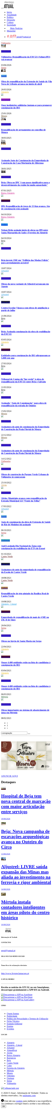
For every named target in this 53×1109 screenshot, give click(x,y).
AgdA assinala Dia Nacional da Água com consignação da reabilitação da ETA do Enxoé (23, 547)
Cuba (9, 1065)
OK (3, 1106)
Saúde (4, 76)
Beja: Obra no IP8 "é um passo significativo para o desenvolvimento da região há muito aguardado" (25, 183)
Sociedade (5, 99)
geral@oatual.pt (24, 37)
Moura (4, 116)
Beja (3, 140)
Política (4, 224)
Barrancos (11, 1058)
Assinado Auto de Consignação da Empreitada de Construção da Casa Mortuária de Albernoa (25, 161)
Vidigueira (5, 43)
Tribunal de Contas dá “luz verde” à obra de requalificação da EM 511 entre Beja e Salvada (23, 380)
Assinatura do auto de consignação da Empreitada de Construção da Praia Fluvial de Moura (25, 428)
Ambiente (5, 540)
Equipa (10, 1026)
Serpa (3, 67)
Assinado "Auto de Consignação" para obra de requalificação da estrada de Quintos (23, 404)
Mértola (4, 697)
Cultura (4, 588)
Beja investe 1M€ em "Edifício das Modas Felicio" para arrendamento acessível (25, 261)
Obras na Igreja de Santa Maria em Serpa (21, 641)
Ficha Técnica (13, 1021)
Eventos (10, 1029)
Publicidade (12, 1016)
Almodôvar (12, 1050)
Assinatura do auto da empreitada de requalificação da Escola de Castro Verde (26, 570)
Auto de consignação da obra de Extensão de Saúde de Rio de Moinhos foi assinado (25, 523)
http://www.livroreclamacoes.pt (15, 973)
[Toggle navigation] (2, 8)
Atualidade (6, 51)
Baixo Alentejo (8, 193)
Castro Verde (7, 556)
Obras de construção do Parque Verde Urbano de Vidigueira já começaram (25, 475)
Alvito (4, 485)
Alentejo (5, 92)
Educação (5, 302)
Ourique (10, 1078)
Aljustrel (5, 271)
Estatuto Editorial (14, 1024)
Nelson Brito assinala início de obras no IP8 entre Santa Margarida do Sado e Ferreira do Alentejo (24, 231)
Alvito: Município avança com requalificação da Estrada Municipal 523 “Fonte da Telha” (24, 499)
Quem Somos (13, 1013)
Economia (5, 201)
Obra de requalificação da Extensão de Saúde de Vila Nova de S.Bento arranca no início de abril (26, 82)
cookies (19, 1101)
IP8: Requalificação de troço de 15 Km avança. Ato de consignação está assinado (25, 207)
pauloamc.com (29, 1095)
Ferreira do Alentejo (16, 1068)
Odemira (11, 1076)
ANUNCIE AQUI (9, 776)
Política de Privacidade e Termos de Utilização (27, 1018)
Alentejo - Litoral (9, 604)
